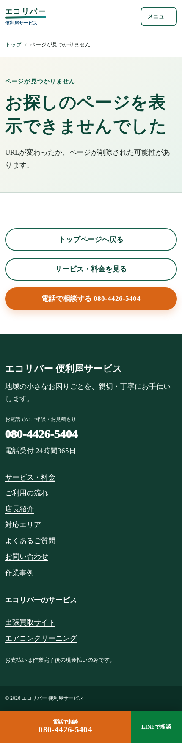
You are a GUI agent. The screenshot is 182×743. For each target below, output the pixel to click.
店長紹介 (19, 509)
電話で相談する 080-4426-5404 (91, 299)
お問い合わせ (26, 556)
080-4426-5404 (41, 433)
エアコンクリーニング (41, 638)
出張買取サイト (30, 622)
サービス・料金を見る (91, 269)
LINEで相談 (156, 727)
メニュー (159, 16)
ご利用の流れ (26, 493)
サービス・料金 (30, 477)
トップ (13, 45)
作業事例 (19, 573)
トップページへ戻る (91, 239)
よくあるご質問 (30, 541)
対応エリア (23, 525)
